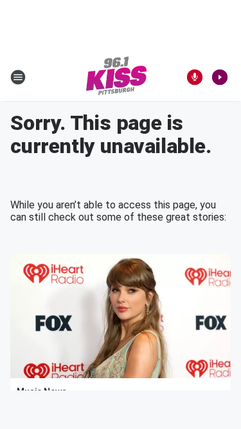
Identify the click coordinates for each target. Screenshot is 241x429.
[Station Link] (116, 77)
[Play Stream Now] (220, 77)
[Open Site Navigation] (18, 77)
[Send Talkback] (194, 77)
